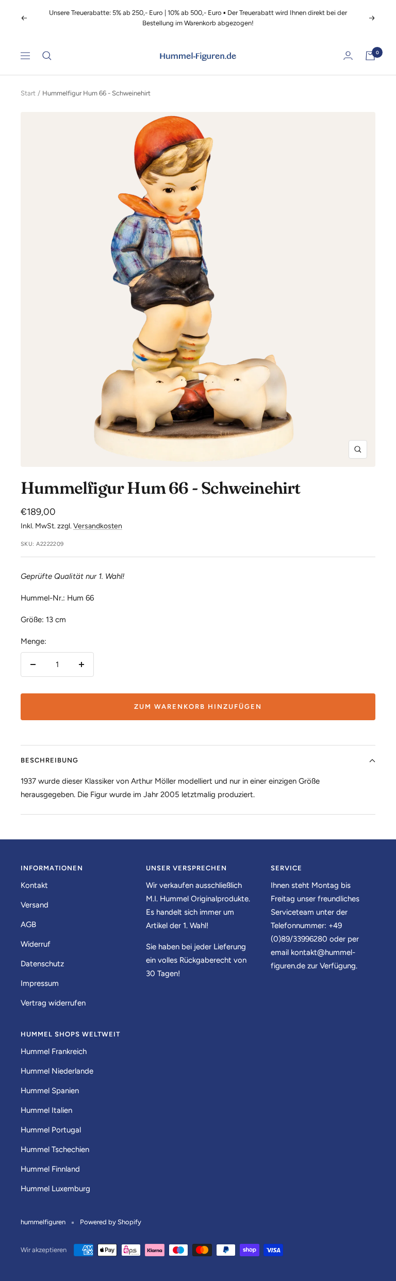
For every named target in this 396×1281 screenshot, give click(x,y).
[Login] (348, 55)
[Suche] (47, 55)
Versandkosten (97, 526)
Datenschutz (42, 963)
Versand (34, 905)
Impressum (40, 983)
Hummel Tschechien (55, 1149)
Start (28, 93)
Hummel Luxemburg (55, 1188)
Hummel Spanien (50, 1090)
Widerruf (36, 944)
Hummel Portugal (51, 1129)
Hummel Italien (46, 1110)
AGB (28, 924)
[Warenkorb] (370, 55)
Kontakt (34, 885)
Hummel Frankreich (54, 1051)
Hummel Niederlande (57, 1071)
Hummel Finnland (50, 1169)
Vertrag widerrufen (53, 1003)
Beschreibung (49, 760)
